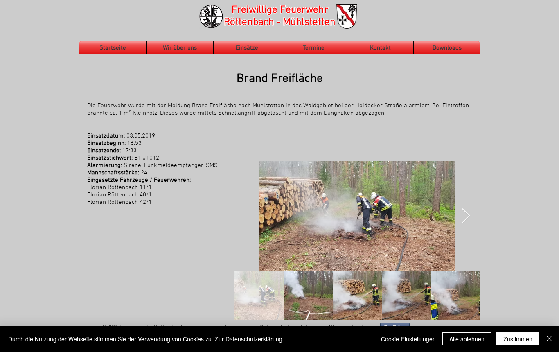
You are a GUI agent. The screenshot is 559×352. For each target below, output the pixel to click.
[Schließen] (549, 338)
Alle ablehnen (467, 339)
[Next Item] (466, 216)
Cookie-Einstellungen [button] (408, 339)
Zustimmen (517, 339)
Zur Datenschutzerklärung (248, 339)
